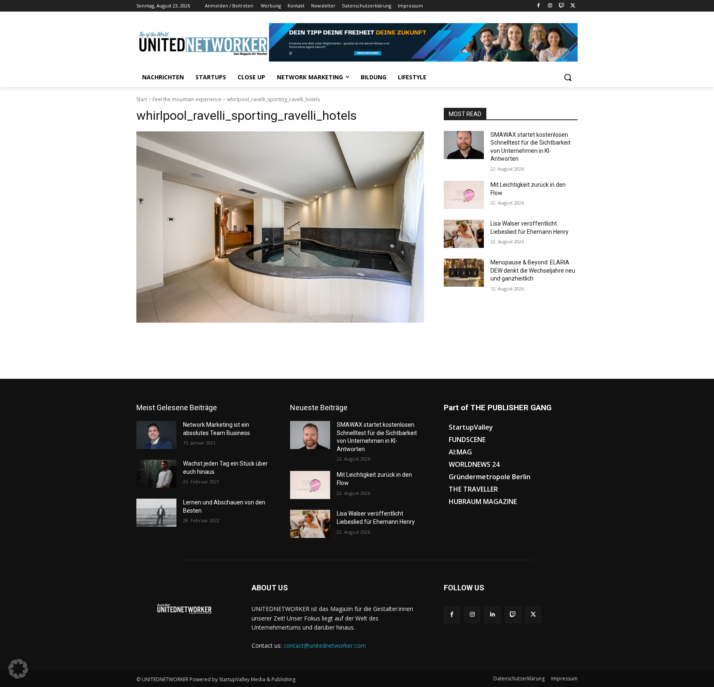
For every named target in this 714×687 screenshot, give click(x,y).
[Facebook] (538, 6)
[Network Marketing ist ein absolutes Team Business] (156, 435)
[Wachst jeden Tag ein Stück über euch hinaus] (156, 474)
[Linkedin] (492, 614)
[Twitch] (561, 6)
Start (141, 99)
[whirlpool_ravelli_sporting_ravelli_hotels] (280, 227)
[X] (573, 6)
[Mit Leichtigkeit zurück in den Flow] (464, 195)
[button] (568, 77)
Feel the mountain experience (186, 99)
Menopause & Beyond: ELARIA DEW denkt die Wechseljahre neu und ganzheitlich (532, 270)
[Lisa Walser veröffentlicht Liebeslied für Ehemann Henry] (464, 234)
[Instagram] (550, 6)
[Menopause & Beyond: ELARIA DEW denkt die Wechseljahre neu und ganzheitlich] (464, 273)
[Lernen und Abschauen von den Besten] (156, 513)
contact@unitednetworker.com (324, 645)
